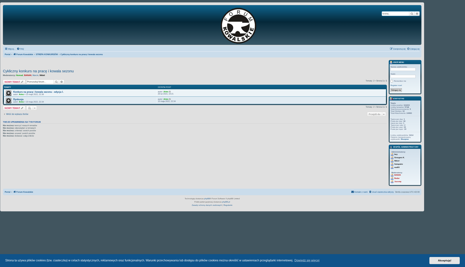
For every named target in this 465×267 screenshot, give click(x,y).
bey (396, 154)
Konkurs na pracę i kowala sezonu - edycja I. (38, 92)
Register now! (396, 85)
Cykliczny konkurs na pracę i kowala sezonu (38, 71)
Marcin (36, 75)
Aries (21, 94)
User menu (398, 62)
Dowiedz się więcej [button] (307, 260)
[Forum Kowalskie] (244, 25)
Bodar (397, 178)
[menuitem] (20, 49)
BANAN (27, 75)
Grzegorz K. (399, 157)
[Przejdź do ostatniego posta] (170, 92)
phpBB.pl (226, 202)
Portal (7, 54)
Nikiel (42, 75)
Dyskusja (18, 99)
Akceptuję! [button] (444, 260)
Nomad (19, 75)
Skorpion (405, 139)
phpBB (207, 199)
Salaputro (398, 164)
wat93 (397, 167)
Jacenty (397, 181)
